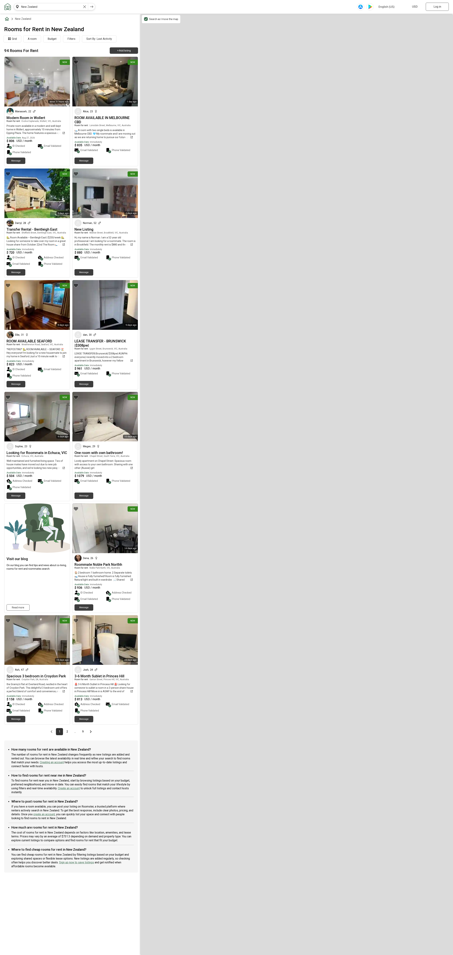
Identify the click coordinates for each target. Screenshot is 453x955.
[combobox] (51, 6)
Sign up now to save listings (76, 862)
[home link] (7, 6)
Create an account (69, 788)
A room (32, 38)
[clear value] (84, 6)
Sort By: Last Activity (99, 38)
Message (16, 161)
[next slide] (63, 81)
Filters (71, 38)
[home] (7, 19)
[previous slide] (11, 81)
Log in (437, 6)
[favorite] (8, 62)
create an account (44, 814)
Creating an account (52, 762)
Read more (18, 607)
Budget (52, 38)
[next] (91, 6)
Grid (14, 38)
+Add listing (124, 50)
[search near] (17, 6)
